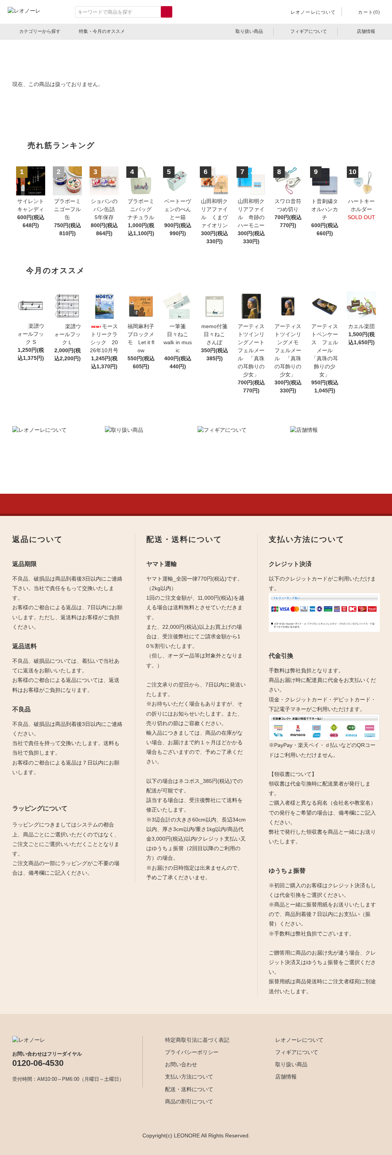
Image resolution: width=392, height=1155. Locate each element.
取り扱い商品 (249, 31)
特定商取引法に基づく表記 (197, 1040)
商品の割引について (189, 1101)
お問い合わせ (181, 1064)
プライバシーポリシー (192, 1052)
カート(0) (369, 12)
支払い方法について (189, 1077)
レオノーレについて (313, 12)
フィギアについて (308, 31)
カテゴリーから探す (39, 31)
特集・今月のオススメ (102, 31)
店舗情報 (366, 31)
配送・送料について (189, 1089)
